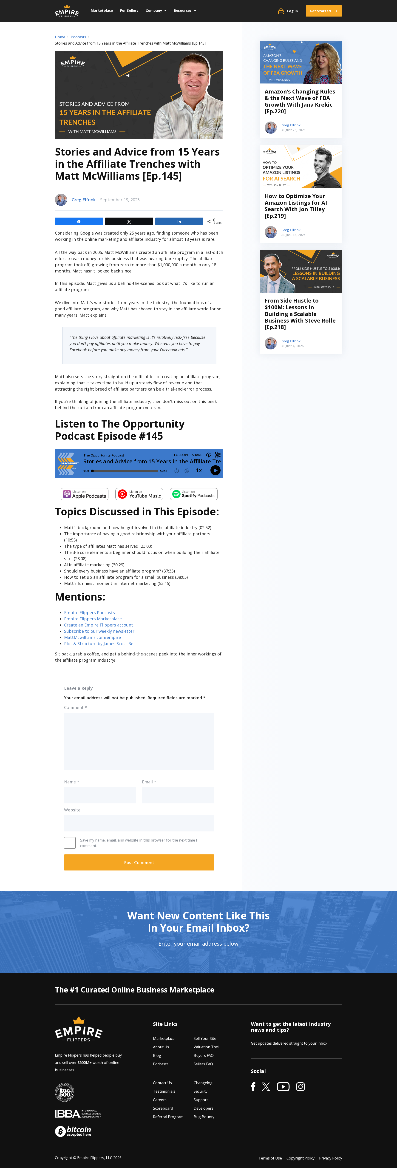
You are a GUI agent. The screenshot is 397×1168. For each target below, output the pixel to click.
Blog (157, 1055)
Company (154, 10)
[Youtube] (283, 1087)
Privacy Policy (330, 1158)
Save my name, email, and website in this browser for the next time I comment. (138, 843)
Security (200, 1091)
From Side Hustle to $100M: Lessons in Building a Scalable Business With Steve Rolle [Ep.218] (300, 314)
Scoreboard (163, 1108)
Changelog (203, 1082)
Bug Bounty (204, 1116)
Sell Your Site (205, 1038)
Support (201, 1099)
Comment (75, 707)
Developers (203, 1108)
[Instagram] (300, 1086)
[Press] (64, 1098)
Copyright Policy (300, 1158)
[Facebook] (253, 1087)
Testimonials (164, 1091)
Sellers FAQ (203, 1063)
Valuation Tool (206, 1046)
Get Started (320, 11)
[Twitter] (266, 1087)
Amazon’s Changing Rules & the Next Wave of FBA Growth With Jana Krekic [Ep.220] (300, 101)
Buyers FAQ (204, 1055)
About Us (161, 1046)
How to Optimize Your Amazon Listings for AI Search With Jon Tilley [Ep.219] (296, 205)
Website (72, 810)
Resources (183, 10)
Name (71, 782)
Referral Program (168, 1116)
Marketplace (102, 10)
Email (149, 782)
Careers (160, 1099)
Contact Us (162, 1082)
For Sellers (129, 10)
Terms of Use (270, 1158)
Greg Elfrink (84, 199)
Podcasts (160, 1063)
